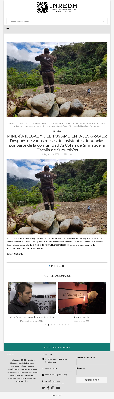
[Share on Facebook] (54, 266)
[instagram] (53, 388)
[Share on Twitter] (57, 266)
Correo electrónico (85, 358)
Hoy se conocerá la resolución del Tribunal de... (82, 317)
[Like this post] (52, 266)
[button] (11, 303)
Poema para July (32, 317)
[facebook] (49, 388)
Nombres (80, 368)
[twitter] (44, 388)
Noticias (23, 123)
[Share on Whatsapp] (60, 266)
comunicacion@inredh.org (56, 375)
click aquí (18, 253)
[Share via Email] (63, 266)
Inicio (11, 123)
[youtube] (58, 388)
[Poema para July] (32, 298)
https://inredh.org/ (52, 381)
